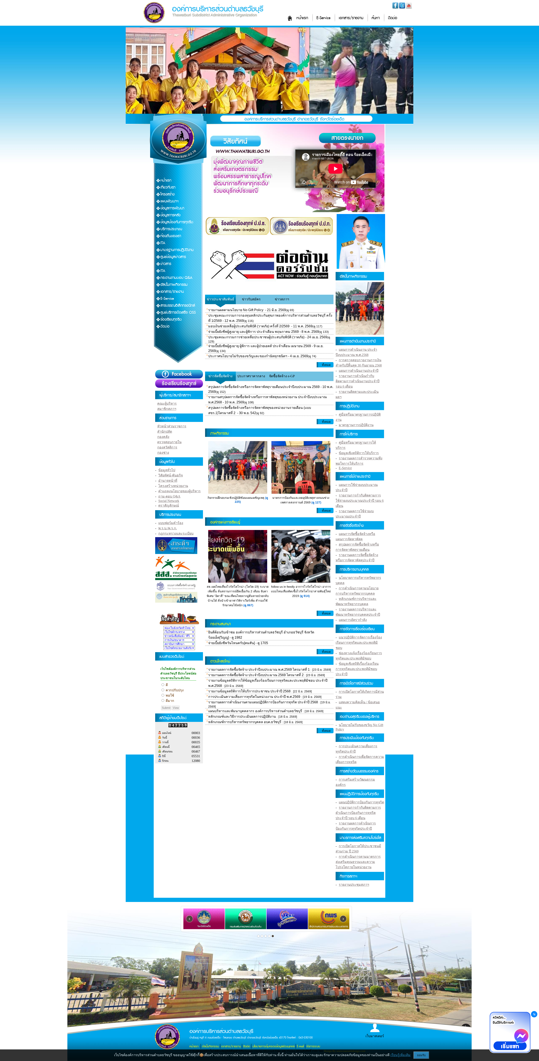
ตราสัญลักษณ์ (168, 505)
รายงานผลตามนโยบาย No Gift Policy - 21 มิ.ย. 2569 (247, 310)
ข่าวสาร (165, 264)
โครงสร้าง (167, 194)
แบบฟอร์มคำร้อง (170, 523)
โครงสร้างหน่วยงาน (173, 486)
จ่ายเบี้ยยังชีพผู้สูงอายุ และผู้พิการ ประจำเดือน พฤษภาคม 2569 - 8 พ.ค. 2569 (263, 331)
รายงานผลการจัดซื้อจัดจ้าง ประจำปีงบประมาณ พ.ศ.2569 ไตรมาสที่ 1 (259, 669)
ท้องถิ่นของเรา (170, 236)
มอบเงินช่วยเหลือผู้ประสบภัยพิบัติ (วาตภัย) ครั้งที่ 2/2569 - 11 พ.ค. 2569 (260, 326)
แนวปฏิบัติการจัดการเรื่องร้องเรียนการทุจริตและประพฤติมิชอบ (359, 643)
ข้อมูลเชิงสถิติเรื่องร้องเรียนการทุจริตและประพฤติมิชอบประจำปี (357, 669)
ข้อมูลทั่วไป (166, 470)
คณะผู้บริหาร (167, 403)
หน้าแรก (302, 18)
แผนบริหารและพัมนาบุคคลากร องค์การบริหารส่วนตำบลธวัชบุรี (255, 711)
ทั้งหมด (326, 365)
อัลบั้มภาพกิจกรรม (174, 285)
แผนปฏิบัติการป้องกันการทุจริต (361, 802)
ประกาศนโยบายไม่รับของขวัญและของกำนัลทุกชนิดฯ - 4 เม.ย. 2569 (258, 356)
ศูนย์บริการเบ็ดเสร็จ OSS (178, 312)
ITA (162, 243)
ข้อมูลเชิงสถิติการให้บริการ (359, 453)
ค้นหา (376, 18)
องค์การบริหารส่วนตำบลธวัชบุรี (217, 9)
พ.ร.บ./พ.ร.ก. (167, 528)
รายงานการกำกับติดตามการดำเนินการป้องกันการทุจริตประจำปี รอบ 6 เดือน (358, 813)
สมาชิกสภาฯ (166, 409)
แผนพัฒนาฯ (169, 201)
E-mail (300, 1046)
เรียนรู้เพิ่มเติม (400, 1055)
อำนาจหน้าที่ (167, 480)
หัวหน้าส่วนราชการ (171, 426)
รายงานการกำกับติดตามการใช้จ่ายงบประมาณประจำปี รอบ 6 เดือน (360, 501)
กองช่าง (163, 452)
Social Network (168, 501)
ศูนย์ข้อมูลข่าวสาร (173, 257)
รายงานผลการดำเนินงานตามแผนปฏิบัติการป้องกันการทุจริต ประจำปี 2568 (263, 702)
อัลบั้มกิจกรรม (210, 1046)
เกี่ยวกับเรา (167, 187)
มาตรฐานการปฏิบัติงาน (176, 250)
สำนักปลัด (164, 431)
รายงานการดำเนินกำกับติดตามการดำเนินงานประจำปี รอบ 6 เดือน (357, 381)
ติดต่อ (392, 18)
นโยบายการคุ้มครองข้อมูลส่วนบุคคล (273, 1046)
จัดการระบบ (313, 1046)
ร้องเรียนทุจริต (171, 319)
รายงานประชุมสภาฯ (354, 884)
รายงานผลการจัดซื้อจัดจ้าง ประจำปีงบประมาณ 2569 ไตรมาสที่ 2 (256, 675)
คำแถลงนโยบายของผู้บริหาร (179, 491)
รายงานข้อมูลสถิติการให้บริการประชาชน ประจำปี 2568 (249, 691)
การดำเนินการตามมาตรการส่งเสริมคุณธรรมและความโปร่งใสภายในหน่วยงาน (358, 862)
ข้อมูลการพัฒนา (172, 208)
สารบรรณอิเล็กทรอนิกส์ (177, 305)
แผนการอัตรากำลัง (353, 620)
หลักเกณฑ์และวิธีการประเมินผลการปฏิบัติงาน (242, 716)
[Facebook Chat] (510, 1032)
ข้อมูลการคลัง (170, 215)
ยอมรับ (421, 1055)
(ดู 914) (305, 596)
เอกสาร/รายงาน (351, 18)
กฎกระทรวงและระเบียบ (175, 533)
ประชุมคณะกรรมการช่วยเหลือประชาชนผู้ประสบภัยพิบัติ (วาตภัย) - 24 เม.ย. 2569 (267, 337)
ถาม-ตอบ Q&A (169, 496)
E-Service (323, 18)
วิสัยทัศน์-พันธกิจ (170, 475)
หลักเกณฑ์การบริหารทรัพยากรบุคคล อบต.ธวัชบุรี (244, 722)
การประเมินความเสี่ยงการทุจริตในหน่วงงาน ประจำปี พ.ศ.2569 (254, 696)
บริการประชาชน (171, 229)
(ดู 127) (316, 502)
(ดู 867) (248, 605)
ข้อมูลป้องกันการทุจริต (176, 222)
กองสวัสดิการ (167, 447)
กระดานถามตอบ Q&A (176, 278)
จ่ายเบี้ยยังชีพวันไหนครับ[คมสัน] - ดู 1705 (238, 643)
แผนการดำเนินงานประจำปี (358, 370)
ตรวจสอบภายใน (169, 442)
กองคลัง (163, 437)
